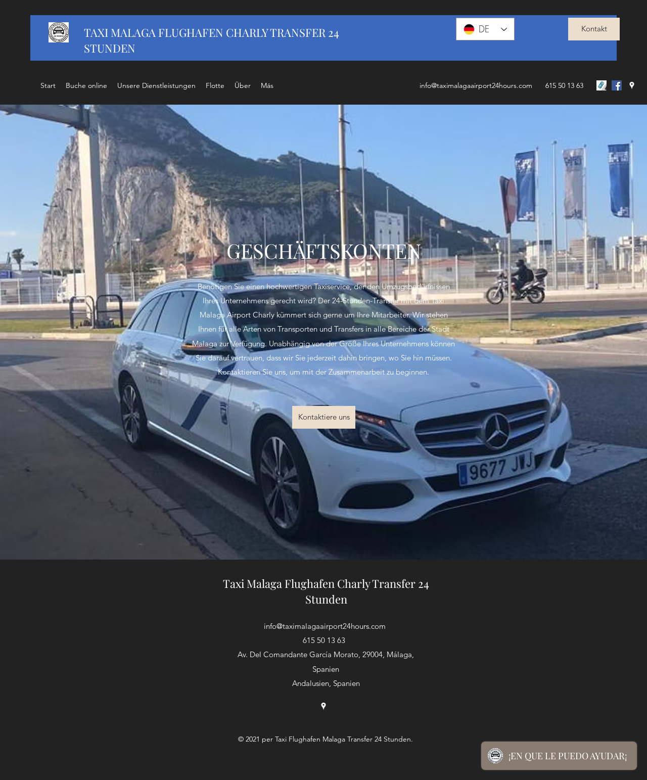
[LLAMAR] (601, 85)
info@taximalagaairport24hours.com (476, 85)
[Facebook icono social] (617, 85)
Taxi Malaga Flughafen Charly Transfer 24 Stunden (326, 591)
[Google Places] (632, 85)
